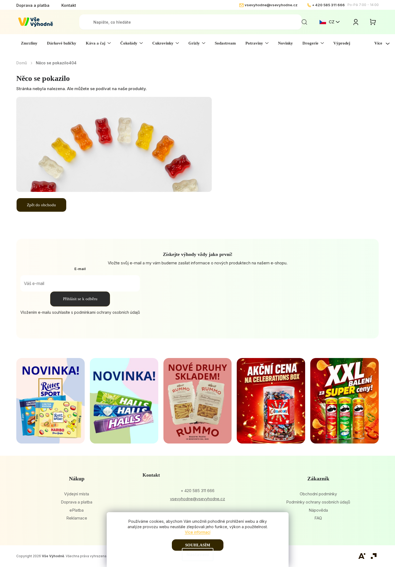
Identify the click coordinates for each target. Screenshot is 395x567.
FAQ (318, 518)
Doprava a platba (32, 5)
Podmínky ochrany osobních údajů (318, 502)
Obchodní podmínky (318, 493)
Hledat (304, 22)
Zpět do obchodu (41, 205)
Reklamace (76, 518)
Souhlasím (197, 545)
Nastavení (198, 554)
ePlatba (76, 510)
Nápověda (318, 510)
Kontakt (68, 5)
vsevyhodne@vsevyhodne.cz (271, 5)
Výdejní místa (76, 493)
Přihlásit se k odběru (80, 299)
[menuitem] (29, 43)
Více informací (197, 532)
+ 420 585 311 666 (328, 5)
